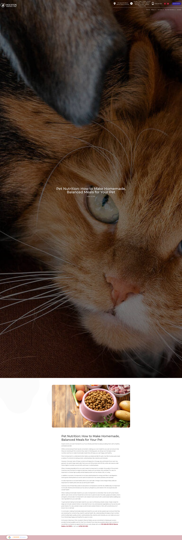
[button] (154, 9)
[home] (8, 5)
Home (148, 9)
